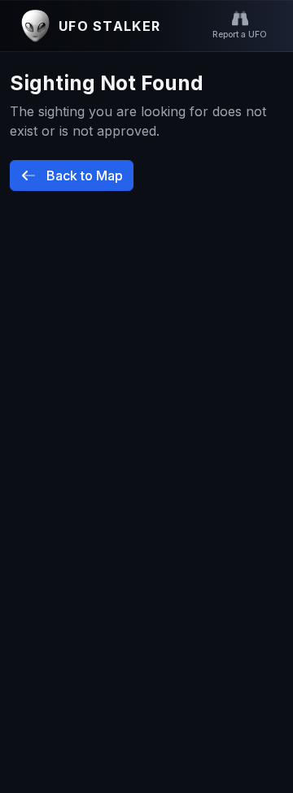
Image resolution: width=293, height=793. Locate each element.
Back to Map (83, 175)
